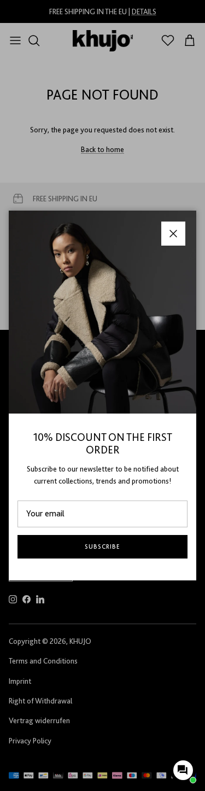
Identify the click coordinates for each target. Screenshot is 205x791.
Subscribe (102, 546)
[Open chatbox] (183, 770)
